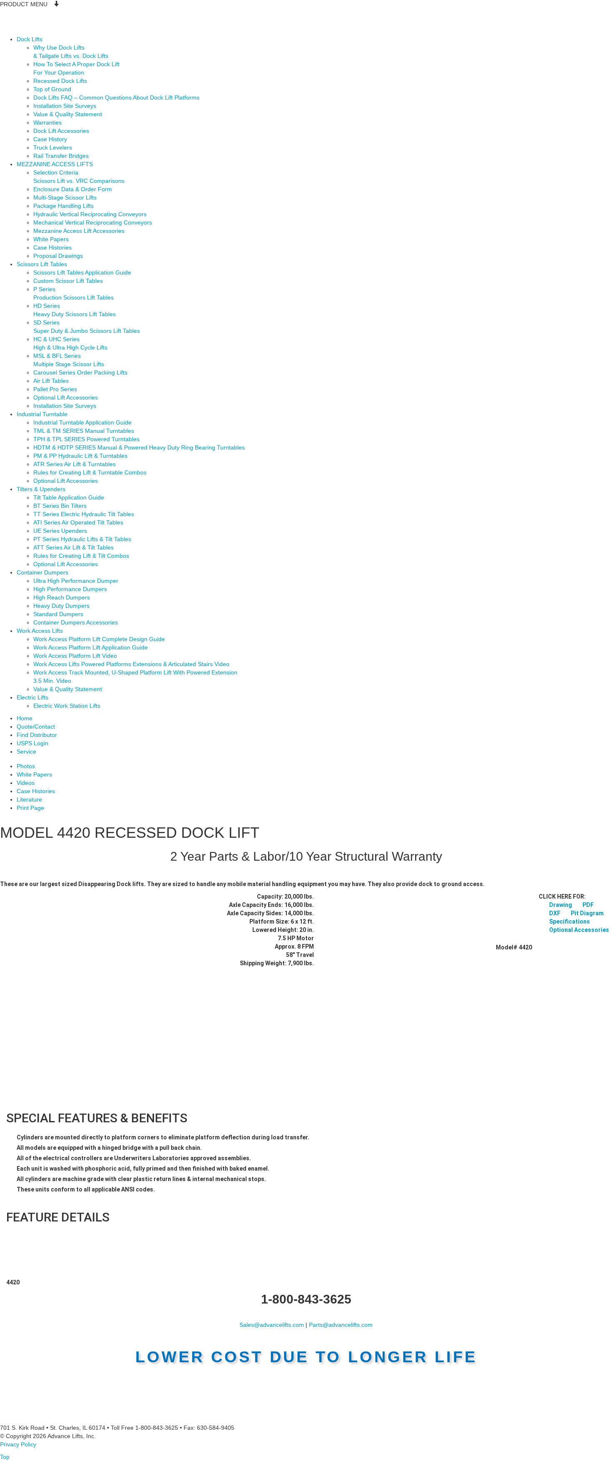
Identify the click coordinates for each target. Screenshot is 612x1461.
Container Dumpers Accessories (75, 622)
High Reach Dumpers (61, 597)
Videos (26, 782)
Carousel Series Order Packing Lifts (80, 372)
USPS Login (32, 743)
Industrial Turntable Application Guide (82, 422)
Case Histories (52, 247)
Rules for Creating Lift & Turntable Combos (90, 472)
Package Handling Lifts (63, 205)
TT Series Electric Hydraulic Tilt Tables (83, 514)
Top (5, 1457)
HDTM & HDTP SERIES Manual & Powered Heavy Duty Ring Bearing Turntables (139, 447)
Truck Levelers (52, 147)
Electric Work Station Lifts (66, 705)
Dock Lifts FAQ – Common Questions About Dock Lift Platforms (116, 97)
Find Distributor (37, 735)
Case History (50, 139)
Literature (29, 799)
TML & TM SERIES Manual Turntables (83, 430)
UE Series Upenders (60, 530)
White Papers (51, 239)
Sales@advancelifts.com (271, 1324)
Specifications (569, 921)
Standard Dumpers (58, 614)
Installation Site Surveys (64, 105)
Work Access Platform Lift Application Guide (90, 647)
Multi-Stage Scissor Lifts (65, 197)
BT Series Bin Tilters (60, 505)
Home (24, 718)
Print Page (30, 807)
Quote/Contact (36, 726)
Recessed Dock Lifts (60, 80)
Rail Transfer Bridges (61, 155)
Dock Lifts (29, 39)
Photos (26, 766)
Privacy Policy (18, 1444)
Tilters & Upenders (41, 489)
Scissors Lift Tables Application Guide (82, 272)
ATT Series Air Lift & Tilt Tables (73, 547)
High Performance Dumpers (70, 589)
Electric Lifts (32, 697)
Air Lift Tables (51, 380)
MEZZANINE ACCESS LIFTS (55, 164)
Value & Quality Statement (67, 114)
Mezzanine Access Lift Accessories (78, 230)
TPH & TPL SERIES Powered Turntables (86, 439)
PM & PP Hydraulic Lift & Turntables (80, 455)
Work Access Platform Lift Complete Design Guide (99, 639)
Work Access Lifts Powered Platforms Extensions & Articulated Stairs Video (131, 664)
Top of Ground (52, 89)
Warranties (47, 122)
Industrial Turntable (42, 414)
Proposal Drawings (58, 255)
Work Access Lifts (40, 630)
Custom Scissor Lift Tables (68, 280)
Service (26, 751)
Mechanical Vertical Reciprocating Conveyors (92, 222)
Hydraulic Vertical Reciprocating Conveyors (90, 214)
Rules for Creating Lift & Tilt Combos (81, 555)
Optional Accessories (579, 930)
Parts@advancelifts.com (341, 1324)
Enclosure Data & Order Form (72, 189)
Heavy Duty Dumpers (61, 605)
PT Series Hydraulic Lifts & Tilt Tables (82, 539)
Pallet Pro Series (55, 389)
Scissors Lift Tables (42, 264)
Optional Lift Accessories (65, 397)
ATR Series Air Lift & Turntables (74, 464)
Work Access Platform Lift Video (75, 655)
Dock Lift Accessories (61, 130)
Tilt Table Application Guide (68, 497)
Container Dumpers (42, 572)
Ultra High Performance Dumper (75, 580)
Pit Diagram (587, 913)
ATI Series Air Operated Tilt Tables (78, 522)
